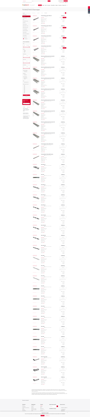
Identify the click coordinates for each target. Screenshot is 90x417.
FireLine (44, 23)
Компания (23, 404)
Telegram (54, 0)
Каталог (41, 405)
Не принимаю (47, 415)
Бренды (41, 406)
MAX (55, 0)
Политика (41, 410)
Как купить (32, 405)
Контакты (23, 405)
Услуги (23, 408)
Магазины (23, 409)
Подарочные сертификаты (25, 407)
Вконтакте (50, 410)
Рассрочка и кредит (33, 409)
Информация (33, 404)
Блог (41, 407)
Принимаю (42, 415)
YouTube (51, 410)
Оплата (32, 406)
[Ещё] (67, 5)
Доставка (32, 407)
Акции (32, 410)
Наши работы (24, 410)
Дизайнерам (42, 408)
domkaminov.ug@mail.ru (62, 2)
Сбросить (26, 96)
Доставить (63, 29)
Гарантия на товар (33, 408)
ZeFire (43, 171)
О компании (24, 406)
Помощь (41, 404)
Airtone (44, 64)
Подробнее (63, 413)
